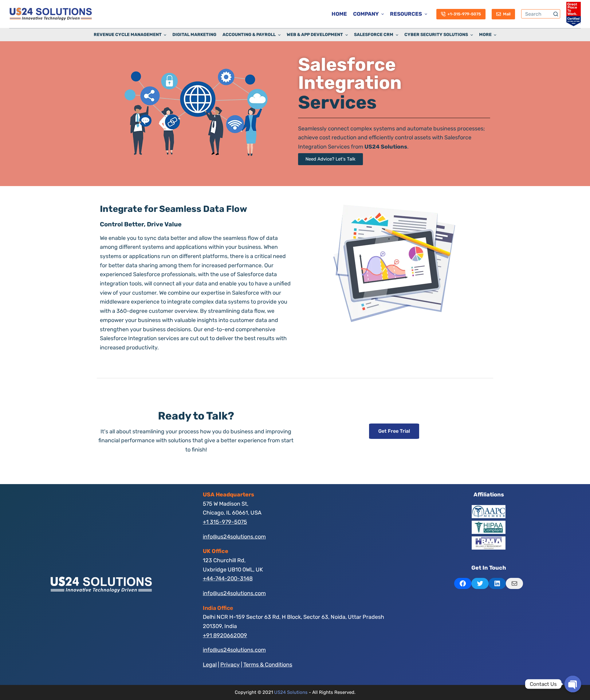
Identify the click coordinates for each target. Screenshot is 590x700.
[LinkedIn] (497, 583)
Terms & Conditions (267, 664)
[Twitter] (480, 583)
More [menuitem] (485, 34)
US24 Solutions (291, 692)
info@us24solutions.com (234, 536)
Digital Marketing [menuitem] (194, 34)
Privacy (230, 664)
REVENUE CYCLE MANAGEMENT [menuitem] (128, 34)
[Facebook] (462, 583)
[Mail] (514, 583)
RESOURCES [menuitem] (406, 14)
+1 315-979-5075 (225, 522)
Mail (506, 14)
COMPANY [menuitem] (366, 14)
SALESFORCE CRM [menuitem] (373, 34)
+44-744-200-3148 (228, 578)
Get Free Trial (394, 431)
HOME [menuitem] (339, 14)
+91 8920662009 (225, 635)
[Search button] (555, 13)
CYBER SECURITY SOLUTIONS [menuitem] (436, 34)
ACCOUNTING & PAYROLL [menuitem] (249, 34)
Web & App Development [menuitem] (315, 34)
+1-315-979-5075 (464, 14)
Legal (210, 664)
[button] (330, 159)
